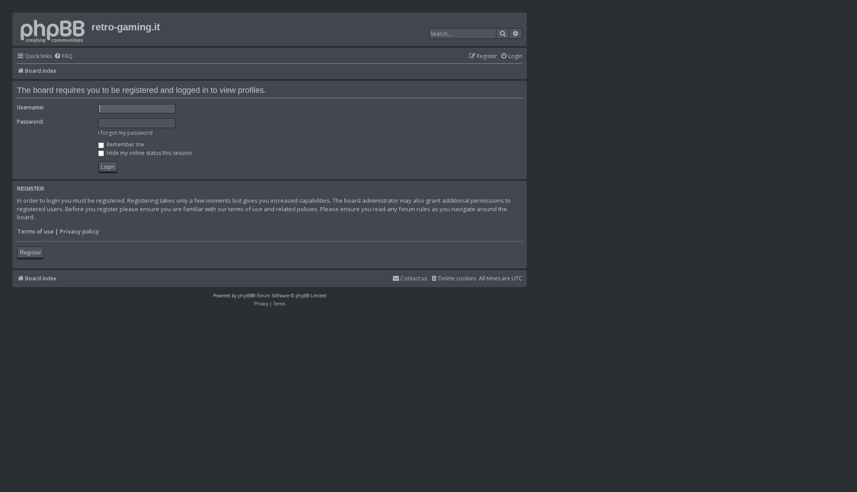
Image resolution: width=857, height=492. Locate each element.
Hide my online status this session (148, 153)
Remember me (124, 144)
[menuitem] (63, 56)
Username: (30, 107)
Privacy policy (79, 231)
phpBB (245, 295)
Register (30, 252)
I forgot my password (125, 132)
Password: (30, 121)
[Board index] (53, 29)
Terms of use (35, 231)
